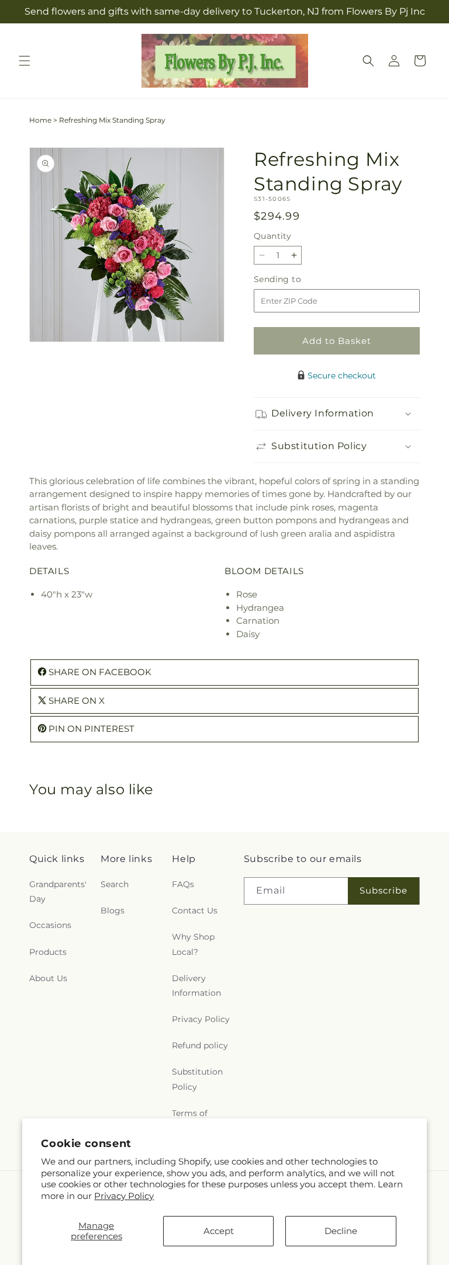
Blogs (113, 910)
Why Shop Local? (193, 944)
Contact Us (194, 910)
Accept (218, 1230)
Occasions (50, 925)
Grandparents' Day (58, 891)
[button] (24, 61)
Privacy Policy (124, 1195)
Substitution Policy (197, 1079)
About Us (48, 978)
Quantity (272, 236)
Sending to (295, 279)
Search (115, 884)
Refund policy (200, 1045)
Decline (340, 1230)
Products (48, 952)
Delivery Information (196, 985)
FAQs (183, 884)
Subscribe (383, 890)
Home (40, 120)
